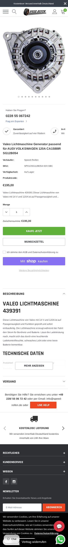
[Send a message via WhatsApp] (60, 539)
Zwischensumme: (12, 221)
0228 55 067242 (18, 116)
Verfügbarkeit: (10, 172)
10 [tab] (49, 97)
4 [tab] (29, 97)
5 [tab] (32, 97)
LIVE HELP (43, 405)
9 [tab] (46, 97)
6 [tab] (35, 97)
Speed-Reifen (31, 160)
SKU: (5, 166)
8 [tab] (42, 97)
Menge (6, 204)
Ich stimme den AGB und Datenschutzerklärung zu (32, 252)
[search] (14, 11)
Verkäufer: (8, 160)
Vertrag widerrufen (34, 541)
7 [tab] (39, 97)
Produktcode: (10, 178)
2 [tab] (22, 97)
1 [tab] (18, 97)
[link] (6, 481)
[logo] (35, 11)
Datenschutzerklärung (46, 533)
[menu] (5, 11)
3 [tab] (25, 97)
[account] (55, 11)
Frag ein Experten (15, 121)
